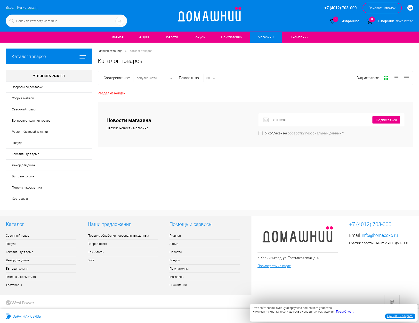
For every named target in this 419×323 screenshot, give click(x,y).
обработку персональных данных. (315, 133)
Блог (91, 260)
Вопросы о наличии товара (31, 120)
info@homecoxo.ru (380, 235)
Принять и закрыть (400, 316)
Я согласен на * (304, 133)
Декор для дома (23, 165)
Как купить (96, 252)
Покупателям (231, 37)
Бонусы (199, 37)
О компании (299, 37)
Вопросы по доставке (27, 87)
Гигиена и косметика (27, 187)
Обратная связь (26, 316)
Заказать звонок (382, 8)
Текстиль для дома (25, 154)
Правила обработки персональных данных (118, 235)
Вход (10, 7)
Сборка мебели (23, 98)
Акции (144, 37)
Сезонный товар (23, 109)
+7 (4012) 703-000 (61, 316)
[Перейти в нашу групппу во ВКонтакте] (408, 8)
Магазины (266, 37)
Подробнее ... (345, 311)
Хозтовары (20, 198)
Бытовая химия (23, 176)
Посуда (17, 143)
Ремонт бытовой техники (30, 131)
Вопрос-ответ (97, 244)
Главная (117, 37)
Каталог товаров (29, 56)
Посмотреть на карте (274, 266)
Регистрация (27, 7)
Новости (171, 37)
